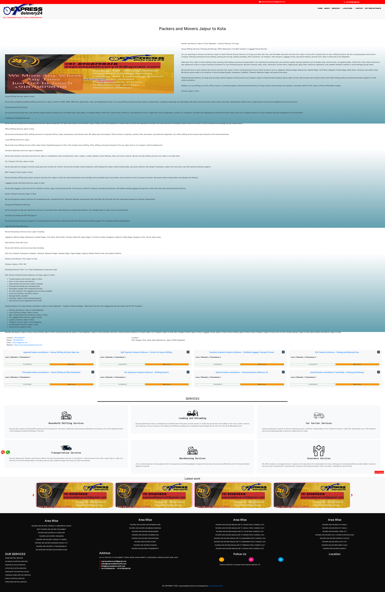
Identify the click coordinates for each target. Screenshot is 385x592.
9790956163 (28, 364)
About (327, 8)
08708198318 (19, 338)
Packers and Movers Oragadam (51, 536)
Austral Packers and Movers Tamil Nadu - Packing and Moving (337, 372)
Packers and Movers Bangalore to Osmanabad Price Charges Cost (240, 541)
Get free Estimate (373, 8)
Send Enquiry (72, 364)
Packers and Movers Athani (145, 541)
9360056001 (123, 364)
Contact (359, 8)
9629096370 (218, 364)
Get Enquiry (379, 472)
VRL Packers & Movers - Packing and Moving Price (337, 352)
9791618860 (27, 384)
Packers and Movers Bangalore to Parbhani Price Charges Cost (240, 545)
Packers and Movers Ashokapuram (145, 538)
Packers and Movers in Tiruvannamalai (51, 546)
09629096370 (313, 384)
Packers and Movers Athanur (145, 545)
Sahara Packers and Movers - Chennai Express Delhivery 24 (242, 372)
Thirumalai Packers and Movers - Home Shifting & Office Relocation (51, 372)
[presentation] (33, 494)
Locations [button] (348, 8)
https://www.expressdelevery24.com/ (28, 345)
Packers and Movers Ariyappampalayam (145, 524)
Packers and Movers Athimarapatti (145, 548)
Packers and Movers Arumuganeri (145, 531)
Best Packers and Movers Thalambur (51, 529)
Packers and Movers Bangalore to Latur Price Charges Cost (240, 531)
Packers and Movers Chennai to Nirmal (51, 539)
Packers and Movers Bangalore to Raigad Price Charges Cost (240, 548)
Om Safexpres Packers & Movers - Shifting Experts (146, 372)
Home (320, 8)
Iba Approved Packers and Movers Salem (51, 550)
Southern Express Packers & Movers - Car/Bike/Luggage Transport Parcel (242, 352)
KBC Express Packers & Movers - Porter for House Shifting (146, 352)
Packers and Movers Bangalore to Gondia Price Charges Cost (240, 524)
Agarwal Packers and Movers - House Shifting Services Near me (51, 352)
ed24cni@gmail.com (20, 342)
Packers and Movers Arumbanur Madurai (145, 528)
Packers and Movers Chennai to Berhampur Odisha (51, 526)
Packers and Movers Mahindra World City (51, 543)
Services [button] (336, 8)
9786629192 (123, 384)
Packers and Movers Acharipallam (145, 535)
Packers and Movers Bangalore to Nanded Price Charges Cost (239, 535)
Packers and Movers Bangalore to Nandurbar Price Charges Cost (240, 538)
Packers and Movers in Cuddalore (51, 532)
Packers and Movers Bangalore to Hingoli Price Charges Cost (239, 528)
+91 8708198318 (352, 2)
